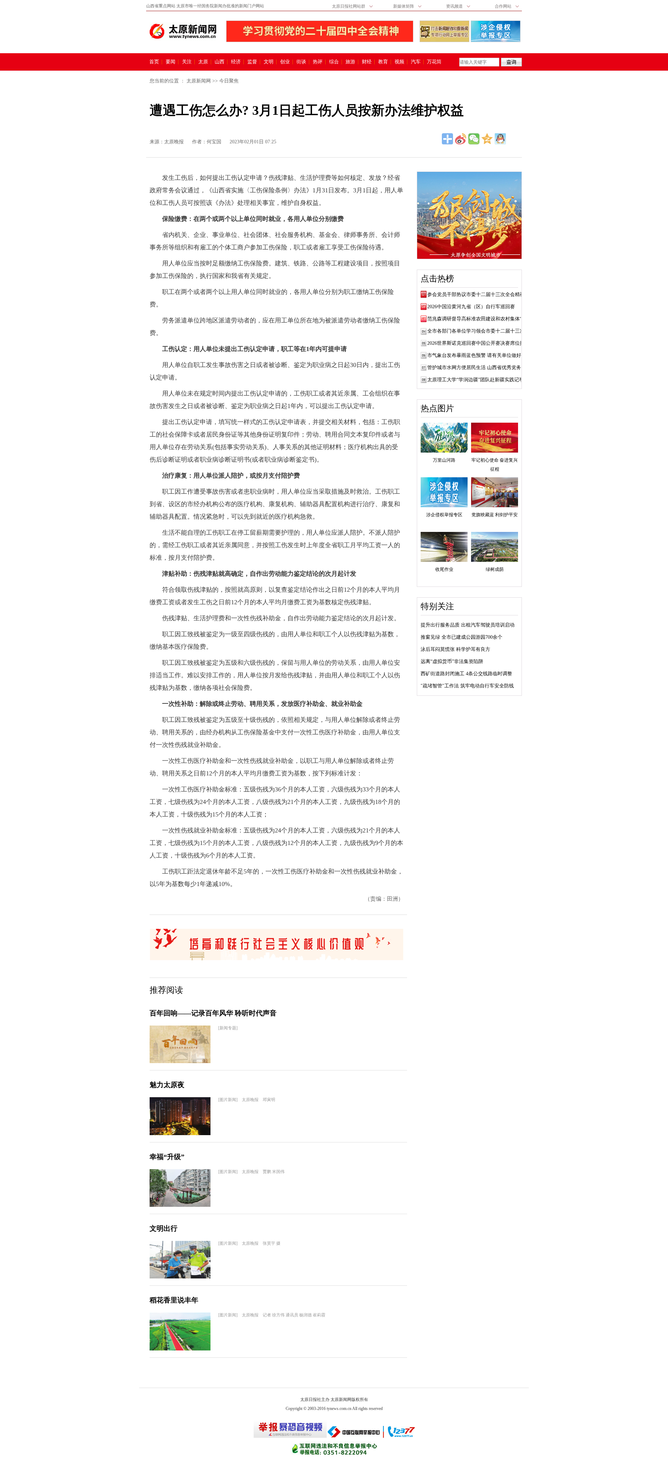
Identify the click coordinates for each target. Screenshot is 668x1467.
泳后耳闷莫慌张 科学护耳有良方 (455, 649)
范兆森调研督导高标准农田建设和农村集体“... (476, 318)
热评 (318, 61)
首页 (154, 61)
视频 (399, 61)
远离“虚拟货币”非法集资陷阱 (452, 661)
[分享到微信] (473, 138)
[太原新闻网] (183, 31)
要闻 (170, 61)
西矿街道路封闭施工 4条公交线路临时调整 (466, 673)
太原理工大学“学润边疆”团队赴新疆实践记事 (475, 379)
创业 (285, 61)
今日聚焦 (229, 80)
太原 (203, 61)
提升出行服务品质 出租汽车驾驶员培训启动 (468, 625)
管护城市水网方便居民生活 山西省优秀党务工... (478, 367)
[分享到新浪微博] (460, 138)
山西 (219, 61)
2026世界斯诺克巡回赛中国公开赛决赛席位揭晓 (478, 343)
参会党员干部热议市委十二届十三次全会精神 (476, 294)
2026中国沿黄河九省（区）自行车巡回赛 (471, 306)
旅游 (350, 61)
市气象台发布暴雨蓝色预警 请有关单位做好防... (478, 355)
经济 (236, 61)
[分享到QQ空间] (487, 138)
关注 (187, 61)
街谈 (301, 61)
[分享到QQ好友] (500, 138)
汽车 (416, 61)
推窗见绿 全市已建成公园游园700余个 (461, 637)
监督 (252, 61)
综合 (334, 61)
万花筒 (433, 61)
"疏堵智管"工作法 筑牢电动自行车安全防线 (467, 685)
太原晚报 (174, 141)
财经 (367, 61)
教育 (383, 61)
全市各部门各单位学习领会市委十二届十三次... (478, 331)
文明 (268, 61)
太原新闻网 (198, 80)
